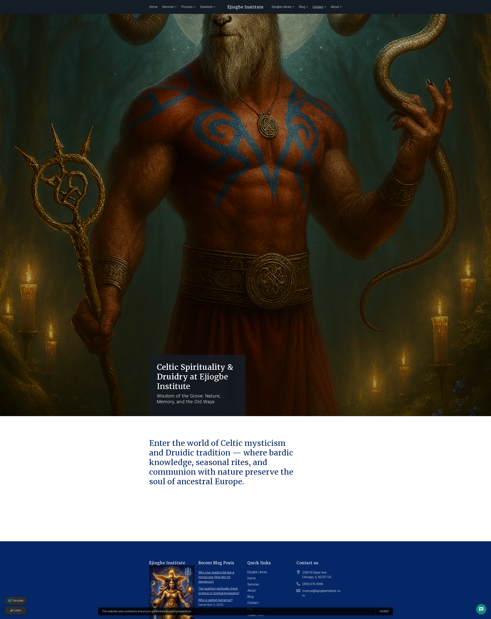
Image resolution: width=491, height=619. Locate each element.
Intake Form (255, 615)
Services (168, 7)
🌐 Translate (15, 600)
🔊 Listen (15, 610)
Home (153, 7)
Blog (302, 7)
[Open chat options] (481, 609)
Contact (318, 7)
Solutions (206, 7)
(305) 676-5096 (312, 584)
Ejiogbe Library (282, 7)
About (335, 7)
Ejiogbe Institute (245, 7)
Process (187, 7)
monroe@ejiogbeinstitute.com (321, 593)
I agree (384, 611)
